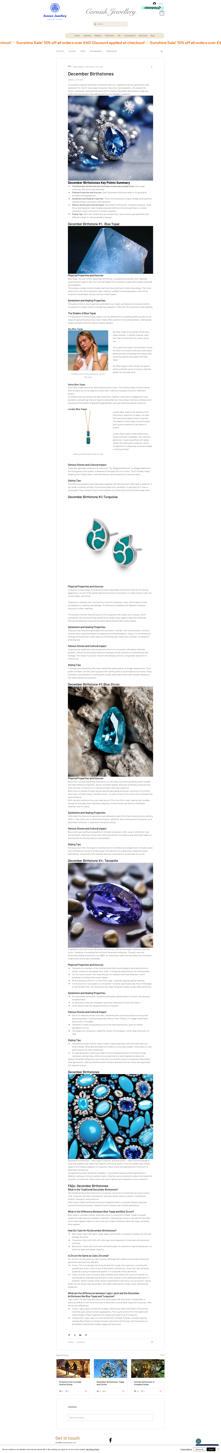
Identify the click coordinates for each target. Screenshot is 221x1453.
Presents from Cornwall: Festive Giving (70, 1383)
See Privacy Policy (92, 1449)
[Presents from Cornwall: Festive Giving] (73, 1368)
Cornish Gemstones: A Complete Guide (144, 1383)
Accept (211, 1449)
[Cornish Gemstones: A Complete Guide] (147, 1368)
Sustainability (96, 51)
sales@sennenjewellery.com (65, 1442)
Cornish (72, 51)
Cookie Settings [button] (186, 1449)
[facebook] (110, 1440)
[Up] (198, 1441)
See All (162, 1355)
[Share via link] (86, 1335)
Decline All (199, 1449)
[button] (162, 13)
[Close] (218, 1449)
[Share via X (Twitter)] (75, 1335)
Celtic (82, 51)
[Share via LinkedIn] (80, 1335)
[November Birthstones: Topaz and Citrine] (110, 1368)
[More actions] (151, 66)
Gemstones (111, 51)
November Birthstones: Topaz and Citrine (110, 1383)
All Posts (60, 51)
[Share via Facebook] (69, 1335)
